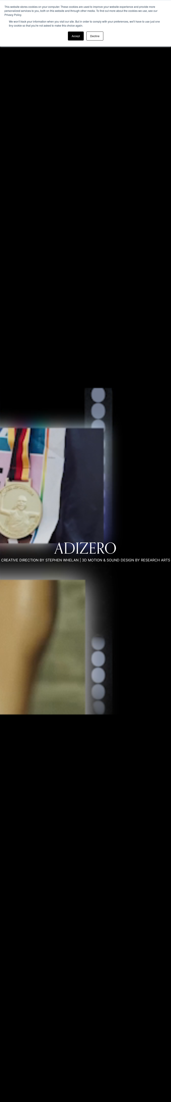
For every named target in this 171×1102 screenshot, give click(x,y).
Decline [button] (95, 36)
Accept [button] (76, 36)
